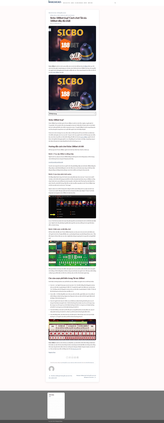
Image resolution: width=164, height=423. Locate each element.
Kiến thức (90, 2)
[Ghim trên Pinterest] (75, 357)
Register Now (52, 352)
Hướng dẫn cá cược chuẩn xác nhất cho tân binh (62, 15)
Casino (72, 2)
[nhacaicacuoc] (54, 3)
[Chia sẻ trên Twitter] (70, 357)
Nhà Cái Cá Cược (52, 12)
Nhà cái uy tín (66, 2)
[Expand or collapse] (94, 114)
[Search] (115, 3)
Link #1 (50, 162)
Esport (85, 2)
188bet (86, 66)
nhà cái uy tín (75, 349)
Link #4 (61, 162)
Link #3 (57, 162)
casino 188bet (83, 137)
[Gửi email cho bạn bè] (72, 357)
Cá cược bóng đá (79, 2)
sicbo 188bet (56, 72)
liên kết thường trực (90, 362)
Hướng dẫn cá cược (61, 12)
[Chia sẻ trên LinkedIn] (77, 357)
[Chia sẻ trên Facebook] (67, 357)
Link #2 (54, 162)
